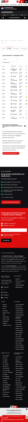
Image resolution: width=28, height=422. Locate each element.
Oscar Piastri (19, 322)
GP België (5, 374)
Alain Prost (18, 359)
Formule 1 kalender (11, 266)
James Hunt (19, 370)
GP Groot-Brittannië (8, 372)
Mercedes (5, 310)
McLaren (5, 306)
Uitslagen (9, 48)
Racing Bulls (6, 321)
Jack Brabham (19, 395)
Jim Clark (18, 378)
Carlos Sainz (19, 324)
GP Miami (5, 362)
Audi (4, 315)
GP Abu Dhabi (6, 396)
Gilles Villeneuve (20, 368)
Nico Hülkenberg (20, 338)
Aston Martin (6, 317)
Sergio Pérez (19, 326)
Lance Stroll (18, 336)
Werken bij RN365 (20, 285)
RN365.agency (19, 287)
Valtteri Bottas (19, 330)
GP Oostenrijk (6, 370)
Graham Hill (18, 391)
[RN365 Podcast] (17, 1)
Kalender (20, 4)
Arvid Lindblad (19, 332)
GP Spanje (5, 382)
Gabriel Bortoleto (20, 349)
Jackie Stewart (19, 372)
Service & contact (20, 281)
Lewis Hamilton (19, 313)
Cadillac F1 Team (7, 325)
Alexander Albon (20, 341)
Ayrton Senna (19, 366)
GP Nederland (6, 378)
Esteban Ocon (19, 328)
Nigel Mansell (19, 383)
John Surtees (19, 397)
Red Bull (5, 304)
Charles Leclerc (19, 310)
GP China (5, 358)
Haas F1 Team (6, 319)
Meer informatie (15, 17)
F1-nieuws (7, 4)
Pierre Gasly (18, 334)
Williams (5, 323)
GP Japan (5, 360)
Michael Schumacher (19, 361)
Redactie (18, 279)
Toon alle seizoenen (6, 62)
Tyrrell (3, 69)
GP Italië (5, 380)
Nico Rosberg (19, 357)
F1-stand (25, 4)
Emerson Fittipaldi (20, 389)
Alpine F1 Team (6, 313)
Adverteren (18, 283)
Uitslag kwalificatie (7, 12)
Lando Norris (19, 306)
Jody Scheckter (12, 40)
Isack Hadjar (19, 320)
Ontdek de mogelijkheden (11, 202)
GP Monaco (5, 366)
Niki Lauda (18, 380)
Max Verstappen (13, 4)
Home (2, 4)
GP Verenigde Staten (6, 389)
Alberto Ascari (19, 364)
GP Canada (5, 364)
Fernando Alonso (20, 315)
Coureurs (6, 40)
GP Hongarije (6, 376)
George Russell (19, 308)
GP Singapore (6, 386)
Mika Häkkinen (19, 374)
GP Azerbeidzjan (7, 384)
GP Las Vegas (6, 392)
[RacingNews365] (5, 2)
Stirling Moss (19, 385)
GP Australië (6, 355)
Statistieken (16, 48)
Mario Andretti (19, 399)
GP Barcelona (6, 368)
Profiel (3, 48)
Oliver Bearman (19, 345)
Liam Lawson (19, 343)
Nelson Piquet (19, 393)
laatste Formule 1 (8, 256)
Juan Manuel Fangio (21, 387)
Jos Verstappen (19, 376)
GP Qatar (5, 394)
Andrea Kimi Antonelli (19, 317)
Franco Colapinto (20, 347)
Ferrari (4, 308)
